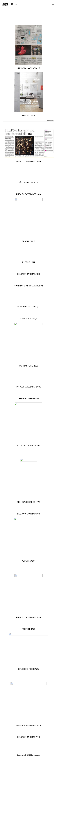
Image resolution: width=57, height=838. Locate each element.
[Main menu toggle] (53, 5)
